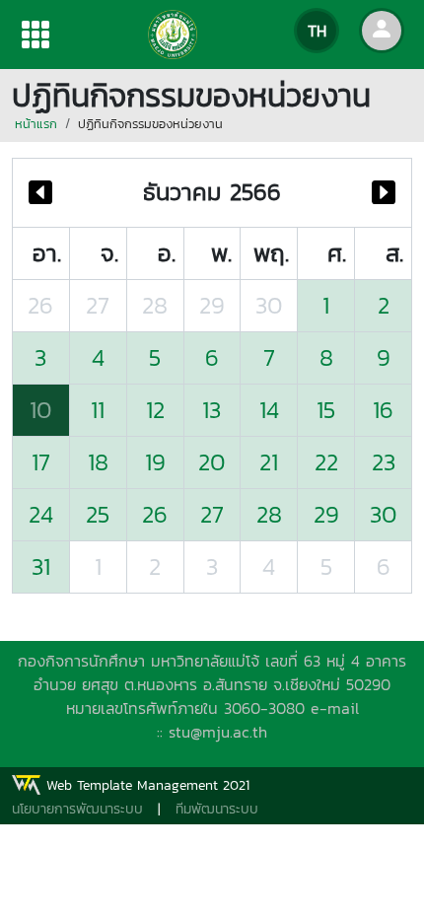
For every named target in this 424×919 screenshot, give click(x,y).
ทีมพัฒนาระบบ (217, 809)
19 (155, 462)
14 (269, 409)
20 (212, 462)
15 (326, 409)
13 (211, 409)
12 (155, 409)
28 (155, 305)
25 (97, 514)
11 (98, 409)
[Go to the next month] (383, 193)
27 (97, 305)
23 (383, 462)
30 (269, 305)
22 (326, 462)
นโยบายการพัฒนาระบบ (77, 809)
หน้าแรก (36, 123)
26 (40, 305)
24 (41, 514)
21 (268, 462)
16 (383, 409)
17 (41, 462)
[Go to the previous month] (40, 193)
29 (212, 305)
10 (41, 409)
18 (98, 462)
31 (41, 566)
